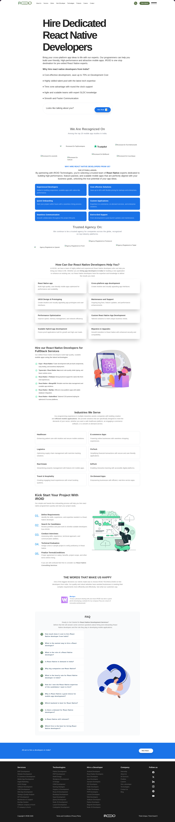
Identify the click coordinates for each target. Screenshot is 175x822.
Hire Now (102, 109)
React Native (112, 173)
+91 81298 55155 (135, 7)
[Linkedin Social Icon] (153, 782)
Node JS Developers (93, 807)
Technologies (70, 3)
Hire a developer (126, 784)
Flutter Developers (93, 789)
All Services (124, 776)
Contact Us (124, 789)
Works (52, 3)
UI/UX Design (22, 784)
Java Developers (92, 779)
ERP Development (24, 771)
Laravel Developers (93, 794)
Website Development (25, 774)
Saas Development (59, 797)
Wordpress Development (61, 779)
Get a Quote (144, 3)
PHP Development (59, 774)
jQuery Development (59, 799)
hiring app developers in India (91, 271)
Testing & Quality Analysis (26, 794)
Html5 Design (57, 776)
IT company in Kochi (24, 807)
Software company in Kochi (26, 804)
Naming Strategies (59, 787)
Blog (122, 792)
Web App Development (25, 792)
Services (45, 3)
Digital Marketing (23, 781)
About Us (38, 3)
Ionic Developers (92, 776)
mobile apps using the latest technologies (51, 357)
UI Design (56, 781)
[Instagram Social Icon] (153, 786)
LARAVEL (93, 170)
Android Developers (93, 771)
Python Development (59, 771)
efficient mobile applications (66, 419)
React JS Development (60, 792)
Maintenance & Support (25, 799)
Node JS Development (60, 802)
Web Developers (92, 797)
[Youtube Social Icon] (153, 796)
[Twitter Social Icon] (153, 777)
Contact (92, 3)
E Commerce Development (26, 776)
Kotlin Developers (93, 787)
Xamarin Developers (93, 781)
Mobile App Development (26, 779)
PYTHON (85, 170)
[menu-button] (154, 3)
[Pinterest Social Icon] (153, 791)
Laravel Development (60, 804)
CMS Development (24, 789)
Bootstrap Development (60, 794)
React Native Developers (95, 774)
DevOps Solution (23, 802)
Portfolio (123, 779)
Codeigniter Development (61, 807)
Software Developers (94, 799)
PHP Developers (92, 792)
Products (78, 3)
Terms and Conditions (63, 816)
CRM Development (59, 784)
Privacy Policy (76, 816)
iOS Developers (92, 784)
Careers (85, 3)
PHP (80, 170)
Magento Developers (93, 804)
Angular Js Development (61, 789)
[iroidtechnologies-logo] (25, 3)
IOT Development (23, 797)
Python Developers (93, 802)
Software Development (25, 787)
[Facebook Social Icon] (153, 772)
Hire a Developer (60, 3)
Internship (124, 771)
